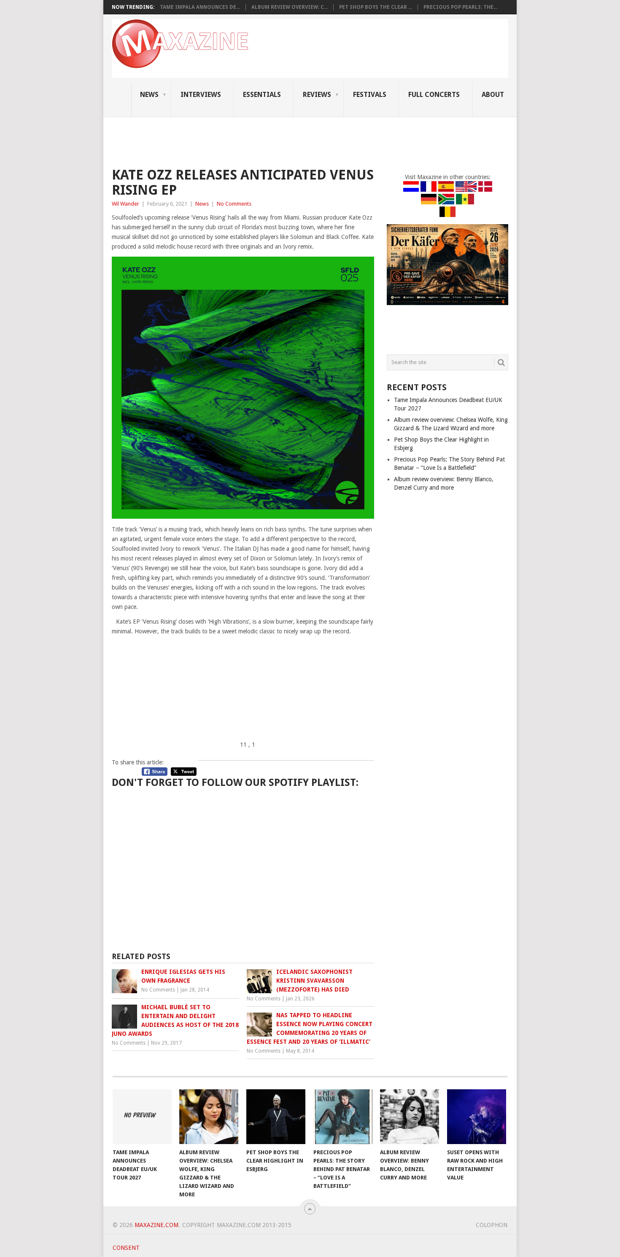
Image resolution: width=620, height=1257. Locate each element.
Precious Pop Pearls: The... (460, 7)
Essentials (262, 95)
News (149, 95)
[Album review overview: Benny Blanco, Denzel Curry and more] (409, 1116)
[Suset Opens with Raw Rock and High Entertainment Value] (476, 1116)
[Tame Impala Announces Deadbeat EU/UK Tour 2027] (142, 1116)
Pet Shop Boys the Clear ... (375, 7)
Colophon (491, 1225)
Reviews (317, 95)
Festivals (369, 95)
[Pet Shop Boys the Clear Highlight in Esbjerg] (275, 1116)
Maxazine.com (156, 1225)
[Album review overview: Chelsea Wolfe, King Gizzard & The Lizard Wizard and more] (208, 1116)
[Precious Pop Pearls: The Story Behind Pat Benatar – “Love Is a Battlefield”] (342, 1116)
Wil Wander (125, 204)
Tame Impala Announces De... (200, 7)
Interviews (201, 95)
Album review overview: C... (289, 7)
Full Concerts (434, 95)
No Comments (234, 204)
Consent (126, 1247)
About (493, 95)
